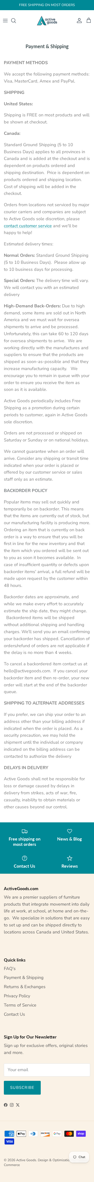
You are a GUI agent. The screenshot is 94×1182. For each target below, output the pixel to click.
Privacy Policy (17, 996)
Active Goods (26, 1160)
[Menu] (5, 20)
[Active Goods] (47, 21)
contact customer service (28, 226)
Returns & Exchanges (25, 987)
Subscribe (22, 1087)
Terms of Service (20, 1005)
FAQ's (10, 968)
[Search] (16, 20)
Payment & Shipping (24, 977)
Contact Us (14, 1014)
